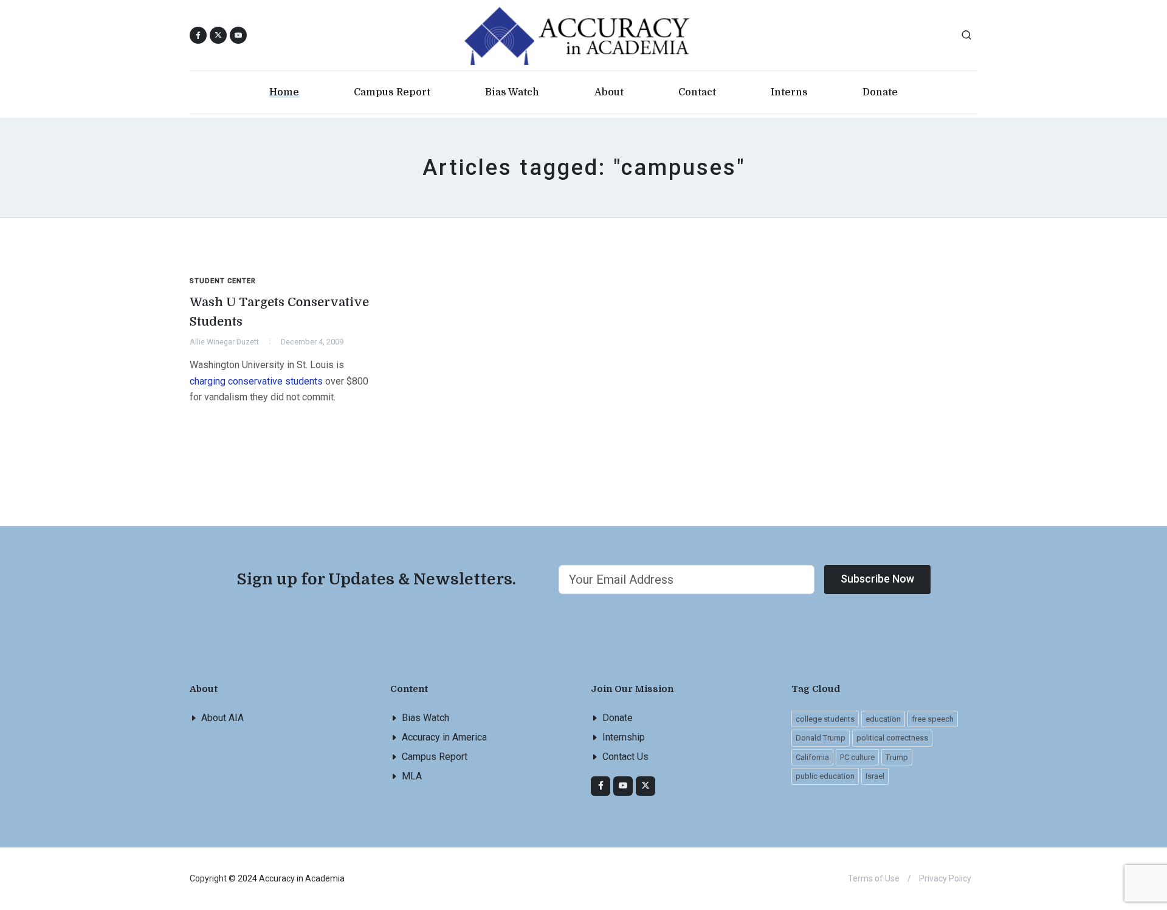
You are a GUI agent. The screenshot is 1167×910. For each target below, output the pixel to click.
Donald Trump (820, 737)
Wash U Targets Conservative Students (279, 312)
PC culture (857, 757)
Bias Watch (425, 718)
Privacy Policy (945, 878)
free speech (933, 719)
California (812, 757)
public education (825, 776)
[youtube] (238, 35)
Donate (617, 718)
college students (825, 719)
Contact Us (625, 756)
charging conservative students (256, 381)
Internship (623, 737)
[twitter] (645, 786)
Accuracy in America (444, 737)
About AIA (222, 718)
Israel (875, 776)
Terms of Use (874, 878)
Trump (897, 757)
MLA (412, 776)
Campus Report (434, 756)
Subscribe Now (877, 578)
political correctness (892, 737)
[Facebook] (600, 786)
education (883, 719)
